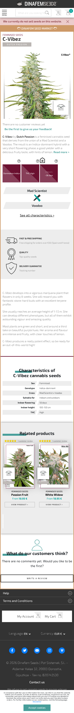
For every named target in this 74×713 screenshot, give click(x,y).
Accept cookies (37, 707)
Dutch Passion (17, 44)
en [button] (26, 633)
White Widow (54, 494)
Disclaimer (37, 702)
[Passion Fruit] (19, 465)
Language (16, 633)
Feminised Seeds (13, 35)
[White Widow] (53, 465)
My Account (57, 12)
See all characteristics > (37, 215)
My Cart (67, 12)
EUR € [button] (58, 633)
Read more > (61, 152)
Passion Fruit (19, 494)
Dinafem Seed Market (37, 28)
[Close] (67, 22)
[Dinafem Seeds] (37, 3)
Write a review (37, 578)
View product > (19, 504)
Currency (47, 633)
